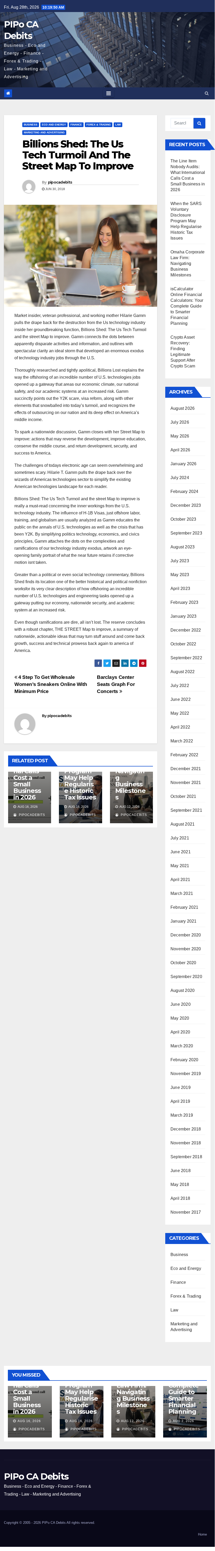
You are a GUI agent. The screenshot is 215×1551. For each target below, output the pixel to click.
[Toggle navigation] (108, 93)
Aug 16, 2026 (29, 1421)
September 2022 (186, 658)
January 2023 (183, 616)
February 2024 (184, 491)
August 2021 (182, 824)
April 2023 (180, 588)
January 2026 (183, 464)
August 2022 (182, 671)
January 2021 (183, 921)
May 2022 (179, 713)
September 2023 (186, 533)
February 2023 (184, 602)
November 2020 (185, 949)
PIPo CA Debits (36, 1476)
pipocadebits (60, 182)
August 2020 (182, 990)
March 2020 (181, 1046)
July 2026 (179, 422)
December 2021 (185, 768)
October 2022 (183, 644)
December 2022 (185, 630)
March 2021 (181, 893)
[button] (207, 93)
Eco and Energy (54, 124)
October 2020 (183, 963)
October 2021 (183, 796)
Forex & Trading (98, 124)
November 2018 (185, 1143)
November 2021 (185, 782)
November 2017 (185, 1212)
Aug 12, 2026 (132, 1421)
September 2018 (186, 1157)
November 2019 (185, 1073)
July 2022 (179, 685)
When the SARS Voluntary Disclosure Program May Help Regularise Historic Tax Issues (186, 220)
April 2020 (180, 1032)
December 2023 (185, 505)
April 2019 (180, 1101)
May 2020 (179, 1018)
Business (30, 124)
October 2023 (183, 519)
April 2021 (180, 879)
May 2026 (179, 436)
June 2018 (180, 1170)
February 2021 (184, 907)
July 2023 (179, 561)
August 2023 (182, 547)
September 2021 (186, 810)
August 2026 (182, 408)
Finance (76, 124)
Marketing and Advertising (44, 132)
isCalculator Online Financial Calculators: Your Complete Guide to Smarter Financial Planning (186, 306)
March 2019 (181, 1115)
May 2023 (179, 574)
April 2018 (180, 1198)
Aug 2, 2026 (183, 1421)
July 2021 (179, 838)
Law (118, 124)
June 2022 (180, 699)
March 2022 (181, 741)
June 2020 (180, 1004)
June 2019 (180, 1087)
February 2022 (184, 755)
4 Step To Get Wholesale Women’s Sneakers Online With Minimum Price (50, 684)
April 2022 (180, 727)
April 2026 (180, 450)
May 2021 (179, 865)
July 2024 (179, 477)
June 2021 (180, 852)
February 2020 (184, 1060)
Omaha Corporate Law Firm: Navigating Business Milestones (130, 774)
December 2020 (185, 935)
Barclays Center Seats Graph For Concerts (116, 684)
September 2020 (186, 976)
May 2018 (179, 1184)
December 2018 (185, 1129)
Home (202, 1534)
